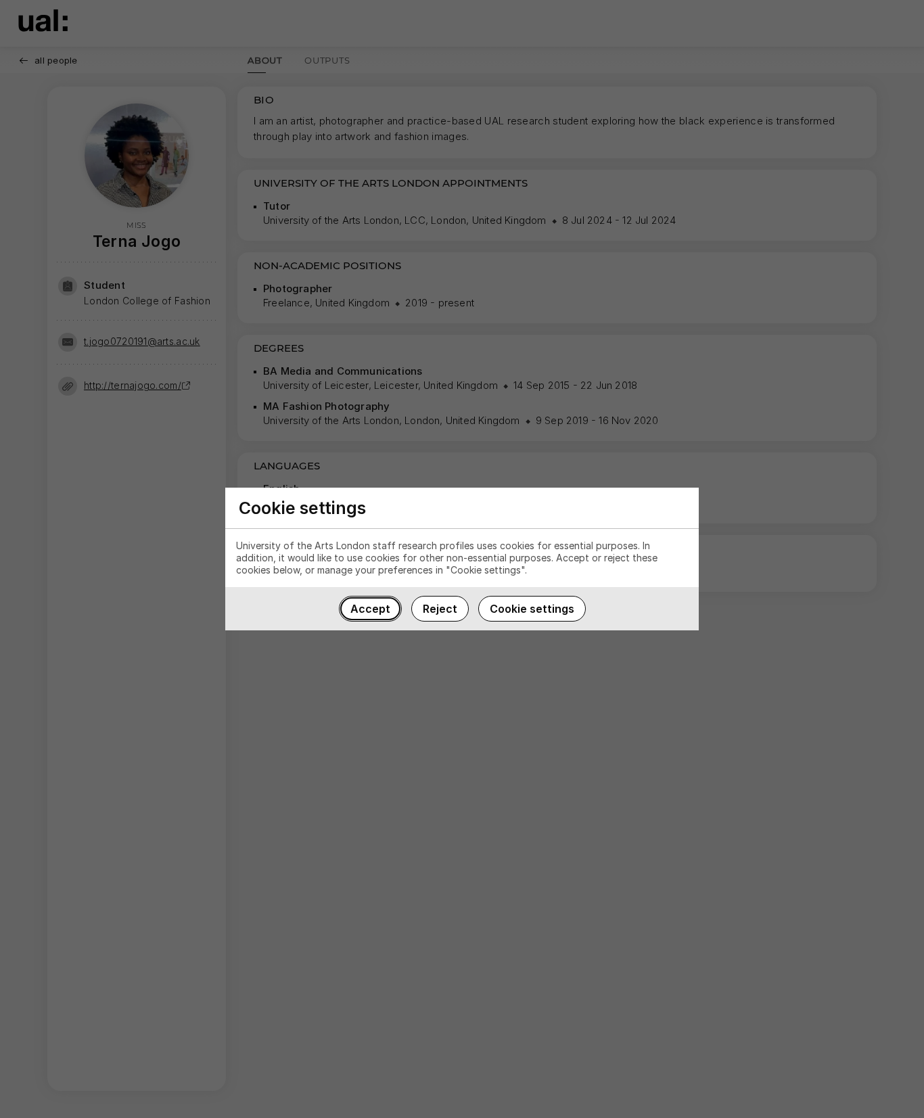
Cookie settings (532, 608)
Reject (440, 608)
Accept (370, 608)
